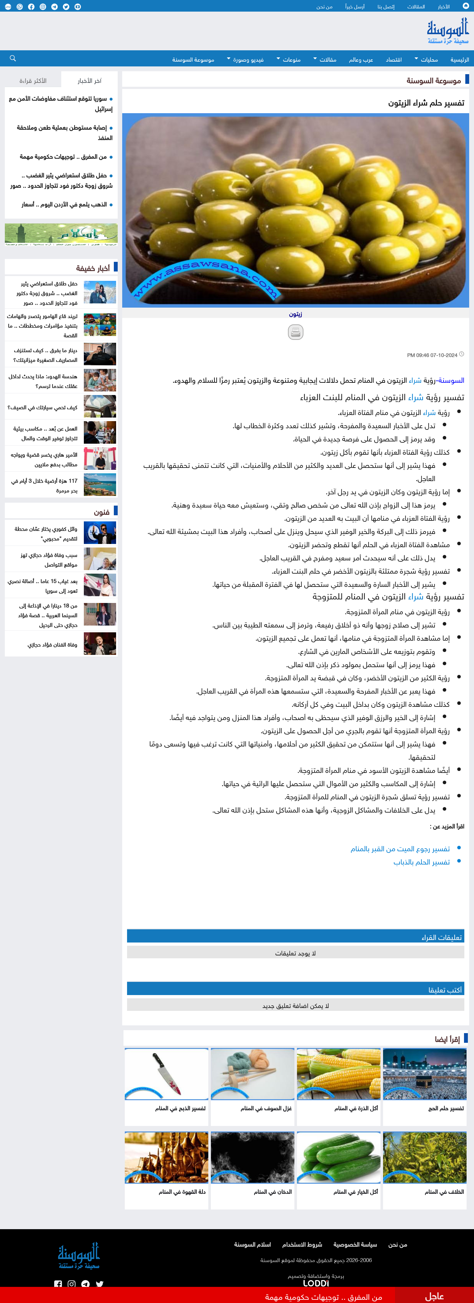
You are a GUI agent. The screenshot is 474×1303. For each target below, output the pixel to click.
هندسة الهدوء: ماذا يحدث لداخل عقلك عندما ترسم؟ (43, 380)
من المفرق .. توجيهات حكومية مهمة (63, 155)
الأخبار (444, 5)
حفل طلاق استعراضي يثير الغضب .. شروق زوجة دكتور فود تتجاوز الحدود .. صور (61, 179)
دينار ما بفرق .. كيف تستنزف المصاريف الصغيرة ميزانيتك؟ (45, 354)
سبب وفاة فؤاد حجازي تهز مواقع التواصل (49, 558)
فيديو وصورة (248, 59)
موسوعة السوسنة (193, 59)
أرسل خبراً (355, 5)
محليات (429, 59)
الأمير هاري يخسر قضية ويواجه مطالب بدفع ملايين (44, 458)
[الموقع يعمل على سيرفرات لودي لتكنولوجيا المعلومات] (316, 1282)
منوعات (292, 59)
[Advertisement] (201, 30)
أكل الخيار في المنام (356, 1191)
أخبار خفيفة (93, 266)
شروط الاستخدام (302, 1243)
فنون (102, 510)
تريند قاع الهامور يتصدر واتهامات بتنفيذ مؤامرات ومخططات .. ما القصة (42, 324)
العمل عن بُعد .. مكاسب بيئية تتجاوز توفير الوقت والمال (45, 432)
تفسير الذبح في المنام (180, 1107)
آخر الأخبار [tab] (89, 79)
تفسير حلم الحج (446, 1107)
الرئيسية (460, 59)
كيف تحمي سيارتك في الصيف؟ (42, 406)
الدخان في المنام (273, 1191)
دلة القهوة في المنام (182, 1191)
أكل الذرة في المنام (356, 1107)
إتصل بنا (386, 5)
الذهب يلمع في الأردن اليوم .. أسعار (64, 203)
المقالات (416, 5)
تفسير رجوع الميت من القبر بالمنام (400, 847)
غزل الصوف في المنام (266, 1107)
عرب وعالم (361, 59)
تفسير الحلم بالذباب (422, 860)
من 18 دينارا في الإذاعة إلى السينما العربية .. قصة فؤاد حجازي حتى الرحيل (47, 614)
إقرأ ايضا (447, 1037)
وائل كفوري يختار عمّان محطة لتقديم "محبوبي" (46, 532)
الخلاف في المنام (444, 1191)
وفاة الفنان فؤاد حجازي (52, 643)
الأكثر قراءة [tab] (33, 79)
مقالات (328, 59)
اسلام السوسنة (252, 1243)
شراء (415, 378)
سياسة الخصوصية (355, 1243)
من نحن (324, 5)
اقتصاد (394, 59)
